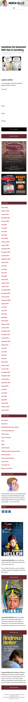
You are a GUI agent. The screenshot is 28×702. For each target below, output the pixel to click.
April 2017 (4, 358)
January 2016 (5, 410)
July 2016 (4, 389)
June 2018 (4, 310)
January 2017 (5, 369)
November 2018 (5, 293)
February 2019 (5, 283)
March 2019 (4, 279)
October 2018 (5, 297)
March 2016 (4, 403)
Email (3, 113)
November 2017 (5, 334)
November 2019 (5, 252)
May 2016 (4, 396)
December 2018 (5, 290)
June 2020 (4, 228)
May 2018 (4, 314)
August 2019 (4, 262)
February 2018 (5, 324)
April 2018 (4, 317)
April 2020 (4, 235)
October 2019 (5, 255)
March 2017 (4, 362)
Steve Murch (4, 461)
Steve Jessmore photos (7, 458)
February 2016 (5, 406)
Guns (2, 441)
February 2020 (5, 242)
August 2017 (4, 345)
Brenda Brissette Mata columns (10, 427)
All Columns (4, 420)
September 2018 (5, 300)
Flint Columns (5, 434)
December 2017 (5, 331)
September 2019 (5, 259)
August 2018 (4, 303)
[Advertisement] (14, 27)
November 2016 (5, 375)
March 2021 (4, 207)
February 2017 (5, 365)
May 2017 (4, 355)
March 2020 (4, 238)
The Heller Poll (5, 465)
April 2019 (4, 276)
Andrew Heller (17, 694)
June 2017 (4, 351)
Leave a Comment (7, 54)
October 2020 (5, 221)
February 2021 (5, 211)
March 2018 (4, 321)
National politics (5, 454)
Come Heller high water (7, 430)
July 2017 (4, 348)
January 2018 (5, 327)
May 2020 (4, 231)
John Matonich (5, 448)
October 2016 (5, 379)
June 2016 (4, 393)
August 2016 (4, 386)
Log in (17, 698)
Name (3, 106)
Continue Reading (14, 501)
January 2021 (5, 214)
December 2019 (5, 248)
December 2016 (5, 372)
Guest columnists (6, 437)
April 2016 (4, 399)
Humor (3, 444)
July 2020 (4, 224)
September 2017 (5, 341)
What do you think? (6, 468)
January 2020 (5, 245)
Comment (4, 89)
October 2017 (5, 338)
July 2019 (4, 266)
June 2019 (4, 269)
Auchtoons (4, 423)
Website (3, 121)
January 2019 (5, 286)
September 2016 (5, 382)
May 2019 (4, 272)
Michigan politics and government (10, 451)
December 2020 (5, 218)
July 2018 (4, 307)
